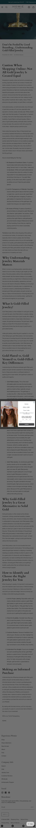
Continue (26, 424)
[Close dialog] (34, 402)
